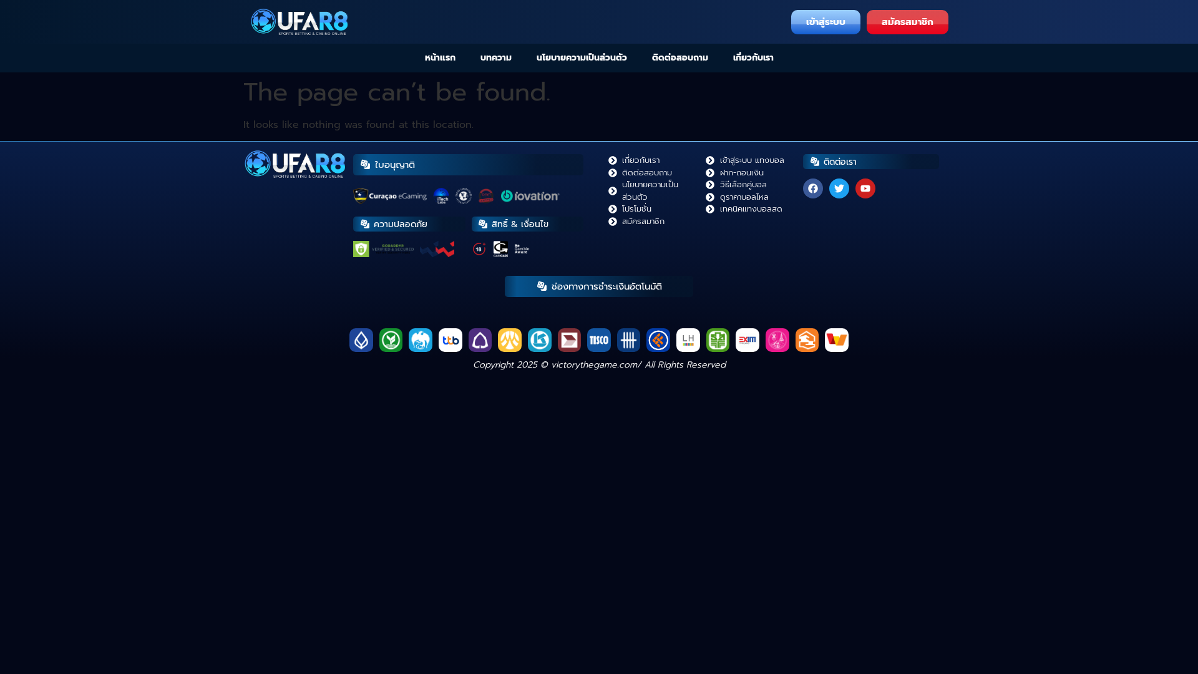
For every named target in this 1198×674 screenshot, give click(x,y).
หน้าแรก (440, 57)
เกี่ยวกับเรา (753, 57)
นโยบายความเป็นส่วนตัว (582, 57)
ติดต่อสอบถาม (680, 57)
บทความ (496, 57)
